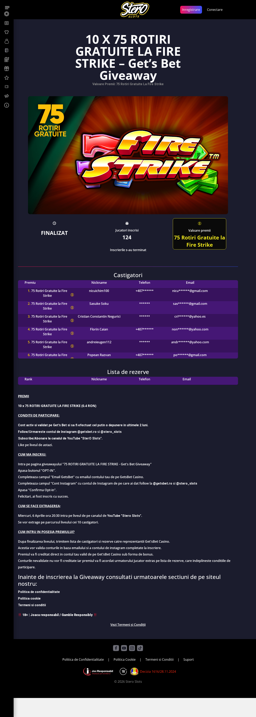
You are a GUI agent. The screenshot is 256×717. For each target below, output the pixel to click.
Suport (188, 659)
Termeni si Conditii (159, 659)
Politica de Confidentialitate (83, 659)
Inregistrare (191, 9)
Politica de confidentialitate (39, 592)
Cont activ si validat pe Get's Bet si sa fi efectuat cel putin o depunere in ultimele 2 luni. (83, 425)
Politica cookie (29, 598)
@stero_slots (111, 432)
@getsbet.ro (162, 483)
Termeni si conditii (32, 605)
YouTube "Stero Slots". (124, 516)
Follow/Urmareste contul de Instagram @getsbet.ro (57, 432)
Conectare (215, 9)
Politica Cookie (125, 659)
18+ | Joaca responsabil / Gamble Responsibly (57, 615)
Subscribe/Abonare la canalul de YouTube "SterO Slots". (60, 438)
